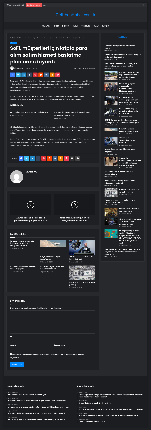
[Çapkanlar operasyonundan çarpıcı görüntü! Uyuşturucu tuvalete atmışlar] (111, 161)
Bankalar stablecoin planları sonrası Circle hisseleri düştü (120, 201)
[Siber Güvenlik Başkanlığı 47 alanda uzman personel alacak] (111, 221)
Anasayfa (46, 26)
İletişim (105, 26)
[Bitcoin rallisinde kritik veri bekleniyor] (111, 212)
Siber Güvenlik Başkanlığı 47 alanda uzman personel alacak (130, 221)
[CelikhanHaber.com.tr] (75, 15)
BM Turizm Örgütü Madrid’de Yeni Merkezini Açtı (52, 267)
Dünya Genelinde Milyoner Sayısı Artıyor (51, 258)
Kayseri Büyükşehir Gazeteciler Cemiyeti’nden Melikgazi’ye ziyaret (127, 87)
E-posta (13, 345)
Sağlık (75, 26)
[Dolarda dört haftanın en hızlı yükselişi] (82, 273)
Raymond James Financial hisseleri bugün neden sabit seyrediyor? (123, 55)
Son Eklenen (122, 37)
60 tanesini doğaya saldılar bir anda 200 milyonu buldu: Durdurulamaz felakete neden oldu (122, 252)
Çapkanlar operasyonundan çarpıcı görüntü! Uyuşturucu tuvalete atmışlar (130, 162)
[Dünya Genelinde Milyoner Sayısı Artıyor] (53, 247)
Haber (56, 26)
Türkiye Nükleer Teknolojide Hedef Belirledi (81, 258)
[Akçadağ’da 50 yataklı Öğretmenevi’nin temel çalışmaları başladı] (111, 75)
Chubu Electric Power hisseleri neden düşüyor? (23, 267)
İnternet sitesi (59, 345)
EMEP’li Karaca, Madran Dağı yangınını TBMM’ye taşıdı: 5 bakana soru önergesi (122, 121)
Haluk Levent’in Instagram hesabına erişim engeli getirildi (120, 181)
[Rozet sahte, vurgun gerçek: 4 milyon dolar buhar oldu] (111, 112)
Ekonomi (65, 26)
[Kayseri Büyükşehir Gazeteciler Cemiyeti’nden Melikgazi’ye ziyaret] (111, 86)
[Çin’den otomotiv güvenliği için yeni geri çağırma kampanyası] (111, 100)
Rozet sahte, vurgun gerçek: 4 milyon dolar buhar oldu (128, 111)
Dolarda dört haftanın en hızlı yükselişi (82, 283)
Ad (11, 336)
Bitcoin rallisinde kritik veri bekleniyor (128, 210)
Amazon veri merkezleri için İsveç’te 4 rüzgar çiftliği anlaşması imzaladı (69, 5)
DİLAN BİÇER (18, 68)
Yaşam (96, 26)
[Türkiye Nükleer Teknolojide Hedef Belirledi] (82, 247)
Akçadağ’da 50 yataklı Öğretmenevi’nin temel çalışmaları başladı (129, 74)
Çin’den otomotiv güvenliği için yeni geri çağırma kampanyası (128, 100)
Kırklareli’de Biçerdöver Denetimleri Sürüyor (29, 112)
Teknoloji (86, 26)
